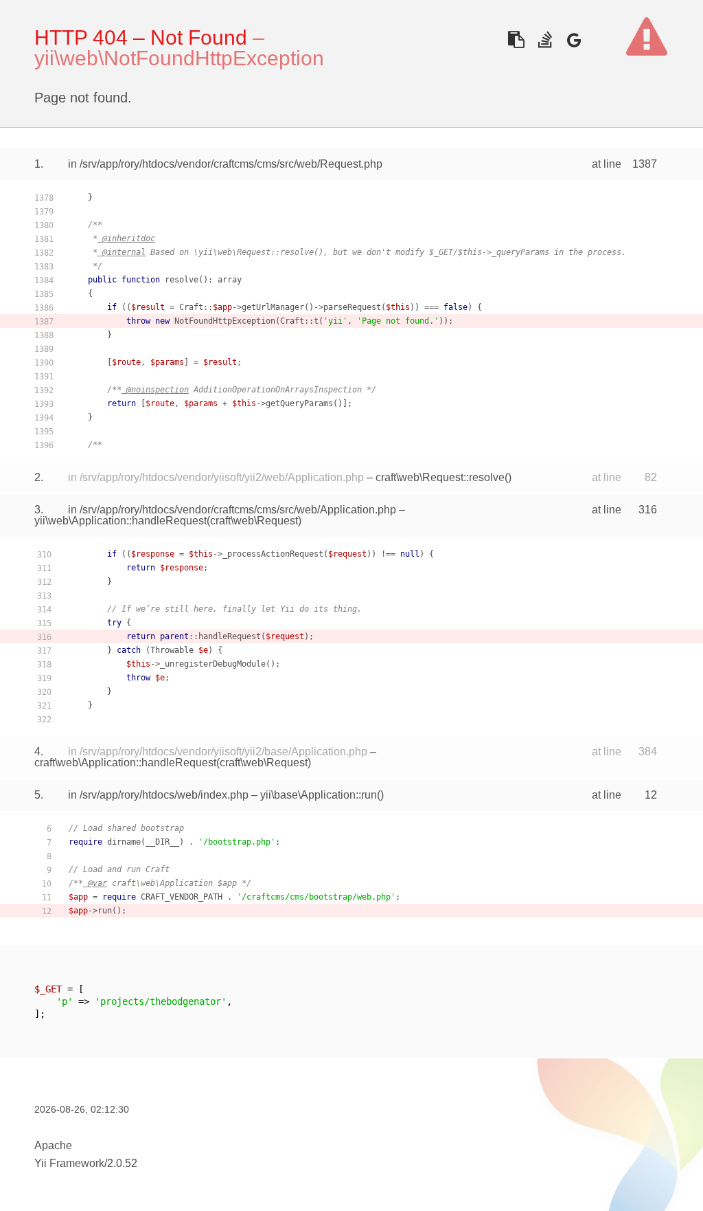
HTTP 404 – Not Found (140, 37)
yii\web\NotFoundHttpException (179, 58)
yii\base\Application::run (318, 795)
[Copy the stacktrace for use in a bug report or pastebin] (516, 39)
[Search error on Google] (574, 39)
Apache (53, 1145)
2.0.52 (122, 1163)
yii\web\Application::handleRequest (120, 520)
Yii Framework (69, 1163)
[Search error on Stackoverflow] (545, 39)
